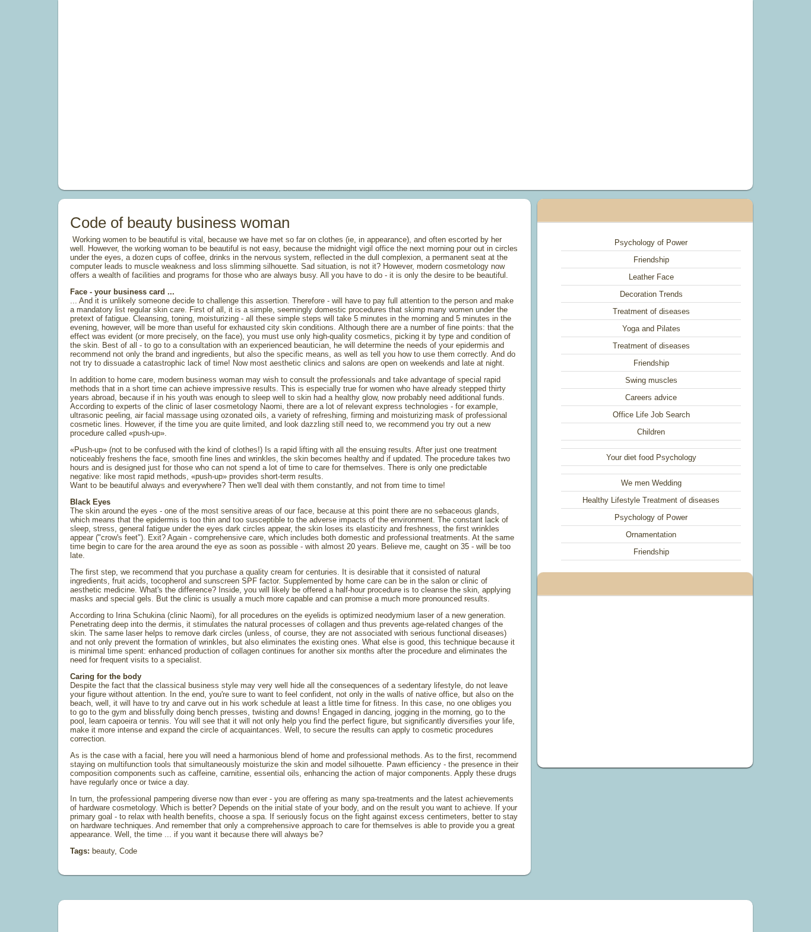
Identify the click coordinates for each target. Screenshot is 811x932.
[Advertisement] (271, 95)
